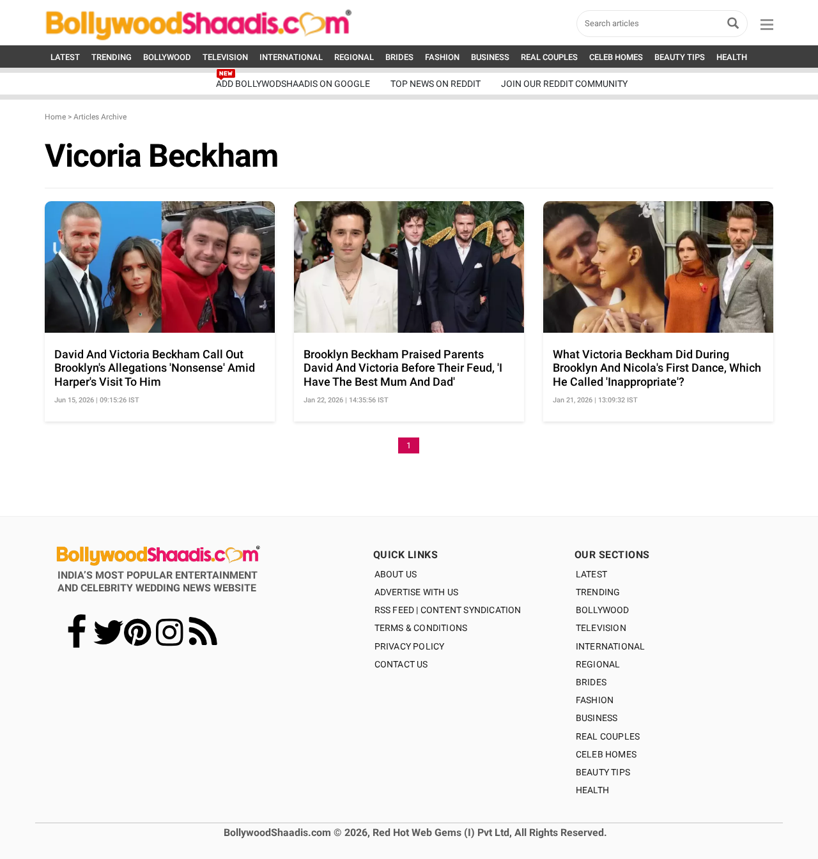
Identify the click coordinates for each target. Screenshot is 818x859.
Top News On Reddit (435, 84)
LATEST (65, 57)
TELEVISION (225, 57)
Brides (591, 682)
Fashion (595, 700)
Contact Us (401, 664)
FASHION (442, 57)
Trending (598, 592)
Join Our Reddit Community (564, 84)
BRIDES (399, 57)
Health (592, 790)
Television (601, 628)
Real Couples (608, 736)
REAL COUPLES (549, 57)
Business (597, 718)
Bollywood (602, 610)
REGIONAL (354, 57)
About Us (395, 574)
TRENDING (111, 57)
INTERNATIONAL (291, 57)
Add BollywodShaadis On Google (293, 84)
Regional (598, 664)
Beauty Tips (603, 772)
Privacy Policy (409, 646)
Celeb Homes (606, 754)
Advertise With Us (416, 592)
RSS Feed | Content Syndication (447, 610)
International (610, 646)
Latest (591, 574)
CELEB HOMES (616, 57)
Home (55, 116)
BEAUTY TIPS (679, 57)
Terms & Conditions (421, 628)
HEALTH (731, 57)
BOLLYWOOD (167, 57)
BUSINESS (490, 57)
